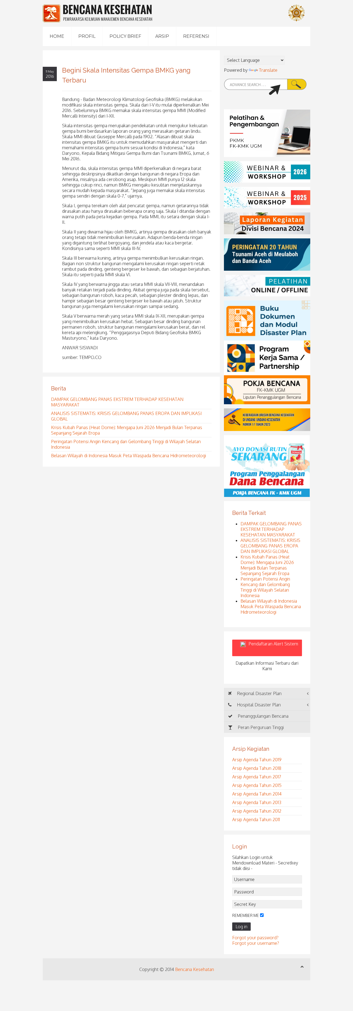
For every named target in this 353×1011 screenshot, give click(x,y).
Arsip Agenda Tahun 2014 (257, 794)
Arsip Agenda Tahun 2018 (256, 768)
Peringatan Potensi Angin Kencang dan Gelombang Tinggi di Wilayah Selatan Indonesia (265, 587)
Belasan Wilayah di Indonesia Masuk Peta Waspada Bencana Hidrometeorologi (128, 455)
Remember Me (245, 915)
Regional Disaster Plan (259, 693)
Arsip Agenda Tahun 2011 (256, 819)
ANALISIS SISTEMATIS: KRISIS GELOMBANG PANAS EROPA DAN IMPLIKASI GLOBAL (270, 546)
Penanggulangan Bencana (262, 716)
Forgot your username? (255, 943)
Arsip (162, 36)
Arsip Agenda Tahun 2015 (257, 785)
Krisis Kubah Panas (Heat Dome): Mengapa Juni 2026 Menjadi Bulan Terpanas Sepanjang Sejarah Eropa (267, 565)
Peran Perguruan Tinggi (260, 727)
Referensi (196, 36)
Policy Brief (125, 36)
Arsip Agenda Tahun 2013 (256, 802)
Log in (241, 926)
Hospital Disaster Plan (258, 704)
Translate (268, 70)
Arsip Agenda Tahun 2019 (257, 759)
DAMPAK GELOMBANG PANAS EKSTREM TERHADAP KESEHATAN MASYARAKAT (271, 529)
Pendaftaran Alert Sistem (273, 648)
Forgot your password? (255, 937)
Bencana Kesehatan (194, 969)
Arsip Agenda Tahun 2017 (256, 776)
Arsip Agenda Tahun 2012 (256, 811)
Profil (86, 36)
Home (57, 36)
